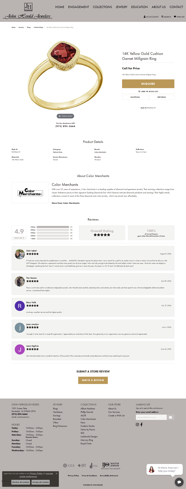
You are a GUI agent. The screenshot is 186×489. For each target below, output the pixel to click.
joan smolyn (32, 324)
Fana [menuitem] (83, 422)
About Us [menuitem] (112, 408)
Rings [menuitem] (55, 408)
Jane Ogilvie (32, 345)
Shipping (135, 97)
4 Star (33, 230)
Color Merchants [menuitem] (88, 419)
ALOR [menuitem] (83, 415)
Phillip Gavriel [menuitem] (87, 412)
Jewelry (121, 7)
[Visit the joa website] (94, 465)
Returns (162, 97)
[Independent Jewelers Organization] (110, 465)
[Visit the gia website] (69, 465)
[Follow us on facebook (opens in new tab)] (141, 424)
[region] (65, 76)
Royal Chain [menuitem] (86, 443)
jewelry (21, 27)
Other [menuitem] (55, 422)
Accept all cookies (40, 482)
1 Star (33, 238)
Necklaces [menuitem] (58, 412)
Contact (176, 7)
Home (59, 7)
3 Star (33, 233)
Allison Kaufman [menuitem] (88, 408)
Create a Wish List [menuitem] (116, 415)
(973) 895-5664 (65, 126)
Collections (102, 7)
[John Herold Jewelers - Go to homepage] (29, 11)
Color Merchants (100, 152)
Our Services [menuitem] (114, 412)
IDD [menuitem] (82, 433)
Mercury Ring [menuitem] (87, 440)
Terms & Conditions (89, 475)
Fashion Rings (38, 27)
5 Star (33, 227)
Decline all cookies (20, 482)
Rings (29, 27)
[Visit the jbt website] (82, 465)
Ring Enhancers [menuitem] (60, 426)
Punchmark (98, 485)
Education (139, 7)
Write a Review (93, 380)
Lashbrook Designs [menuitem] (89, 436)
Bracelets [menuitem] (57, 419)
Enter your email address (147, 412)
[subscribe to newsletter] (170, 417)
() (71, 227)
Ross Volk (31, 302)
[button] (151, 17)
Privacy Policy (73, 475)
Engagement (78, 7)
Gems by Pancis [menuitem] (88, 429)
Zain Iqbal (31, 250)
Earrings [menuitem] (56, 415)
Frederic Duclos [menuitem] (88, 426)
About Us (159, 7)
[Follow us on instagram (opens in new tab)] (137, 424)
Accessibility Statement (109, 475)
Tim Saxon (31, 277)
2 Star (33, 236)
